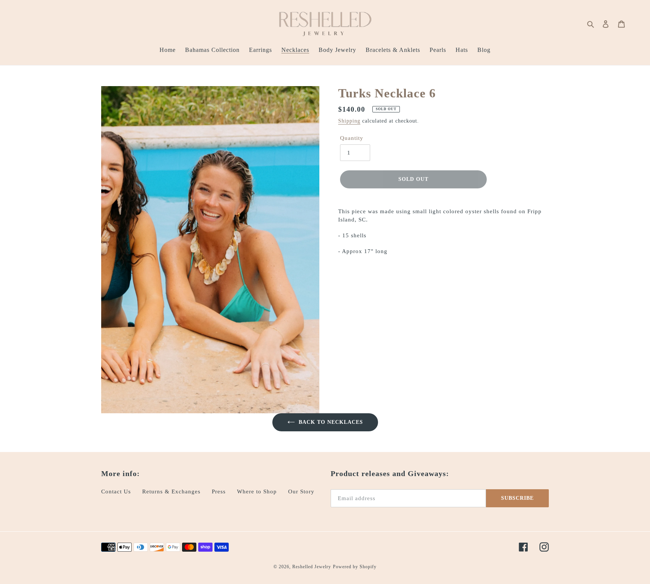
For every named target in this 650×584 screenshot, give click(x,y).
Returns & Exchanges (171, 491)
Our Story (301, 491)
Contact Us (116, 491)
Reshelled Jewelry (311, 566)
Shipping (349, 121)
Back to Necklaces (331, 422)
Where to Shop (257, 491)
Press (219, 491)
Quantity (351, 138)
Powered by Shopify (355, 566)
